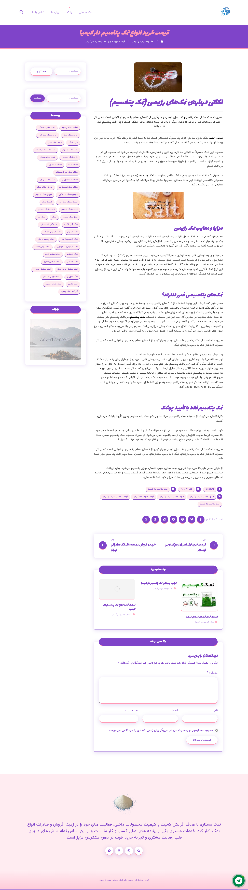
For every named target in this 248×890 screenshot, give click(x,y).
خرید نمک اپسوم (70, 149)
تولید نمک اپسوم (70, 127)
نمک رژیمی (216, 138)
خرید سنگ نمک (70, 135)
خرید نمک (73, 142)
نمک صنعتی (72, 261)
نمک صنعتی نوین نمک (67, 269)
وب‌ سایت (131, 710)
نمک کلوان (73, 284)
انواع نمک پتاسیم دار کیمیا (202, 496)
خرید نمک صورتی (47, 157)
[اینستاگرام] (119, 851)
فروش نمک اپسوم (43, 194)
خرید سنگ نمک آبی (48, 135)
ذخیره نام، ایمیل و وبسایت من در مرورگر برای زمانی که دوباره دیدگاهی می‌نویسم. (160, 730)
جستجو (41, 71)
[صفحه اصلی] (162, 41)
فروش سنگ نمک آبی (68, 194)
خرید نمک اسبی (55, 142)
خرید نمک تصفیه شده (46, 149)
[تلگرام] (109, 851)
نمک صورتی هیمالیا (51, 276)
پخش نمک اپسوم (54, 284)
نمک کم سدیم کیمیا (204, 622)
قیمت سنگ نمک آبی (68, 202)
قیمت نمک (47, 202)
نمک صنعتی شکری (52, 261)
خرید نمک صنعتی (70, 157)
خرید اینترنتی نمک (46, 127)
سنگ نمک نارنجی (47, 179)
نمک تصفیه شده (52, 254)
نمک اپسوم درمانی (46, 239)
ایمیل (174, 710)
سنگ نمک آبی (55, 164)
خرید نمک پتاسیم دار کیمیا (172, 496)
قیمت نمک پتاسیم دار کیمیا (115, 496)
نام (216, 710)
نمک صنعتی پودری (42, 269)
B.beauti (210, 489)
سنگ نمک (73, 164)
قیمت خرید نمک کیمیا (144, 496)
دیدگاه (212, 673)
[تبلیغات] (55, 339)
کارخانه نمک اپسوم (69, 291)
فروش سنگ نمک (44, 187)
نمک (54, 217)
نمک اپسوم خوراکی (52, 231)
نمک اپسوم (72, 231)
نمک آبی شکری (71, 224)
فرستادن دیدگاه (202, 740)
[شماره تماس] (139, 851)
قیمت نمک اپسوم (69, 209)
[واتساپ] (129, 851)
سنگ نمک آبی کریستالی (67, 172)
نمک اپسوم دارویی (69, 239)
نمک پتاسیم (191, 117)
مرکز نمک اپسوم (70, 217)
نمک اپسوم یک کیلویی (67, 246)
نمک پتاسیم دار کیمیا (158, 489)
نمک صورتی (72, 276)
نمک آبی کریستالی (48, 224)
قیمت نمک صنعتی (46, 209)
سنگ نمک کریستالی (68, 187)
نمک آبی (41, 217)
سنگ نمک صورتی (70, 179)
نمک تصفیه (72, 254)
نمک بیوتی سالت (42, 246)
